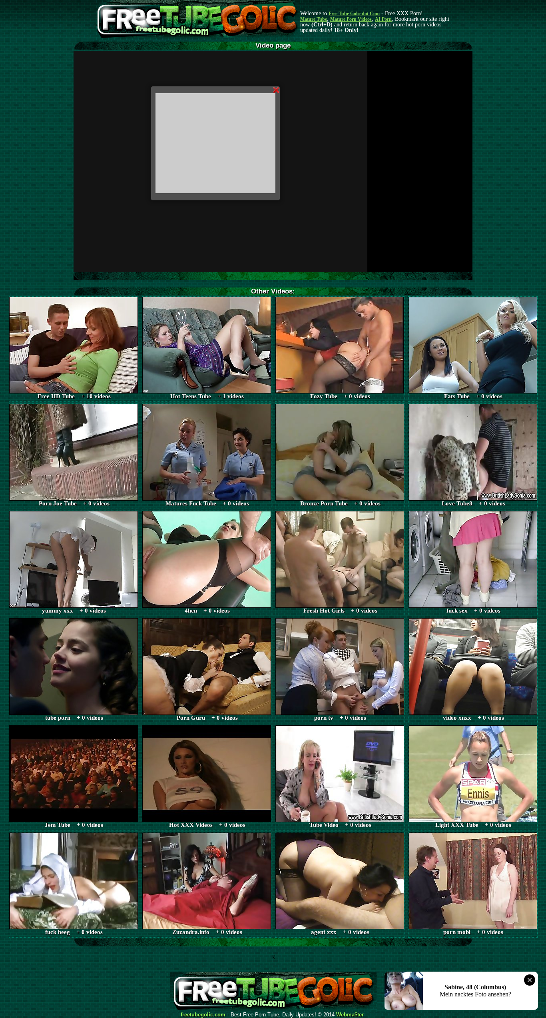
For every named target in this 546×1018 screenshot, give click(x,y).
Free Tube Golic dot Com (354, 13)
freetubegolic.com (203, 1015)
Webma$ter (350, 1015)
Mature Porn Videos (351, 19)
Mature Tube (313, 19)
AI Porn (383, 19)
